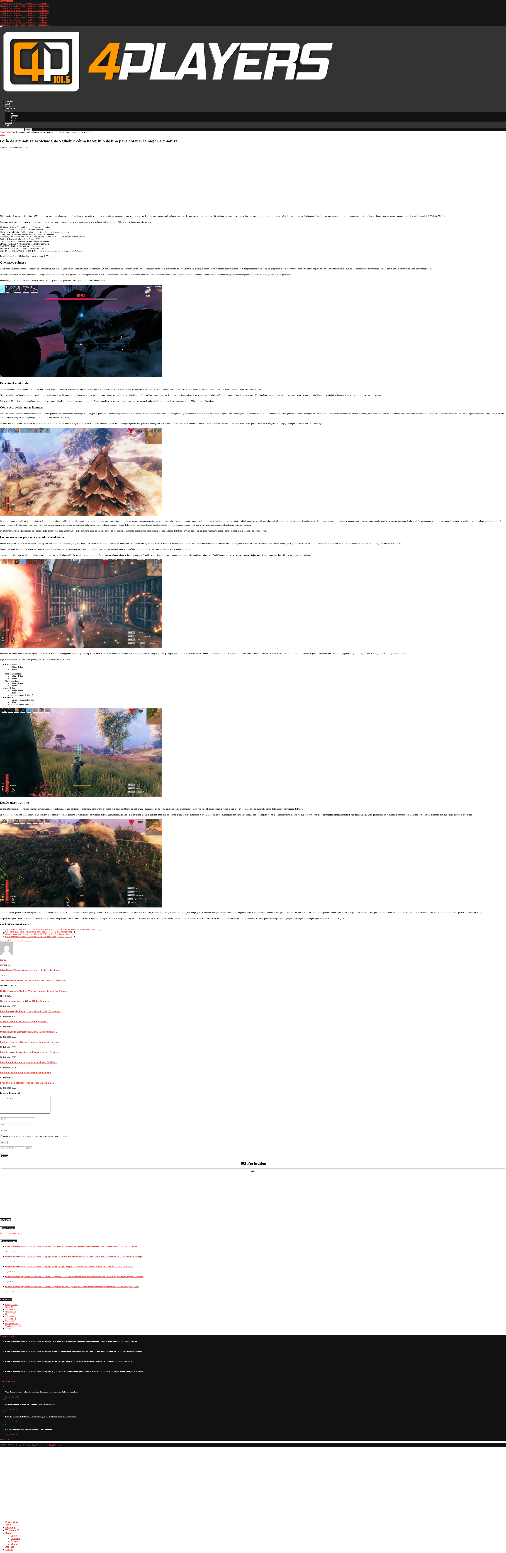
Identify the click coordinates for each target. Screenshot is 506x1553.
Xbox (7, 104)
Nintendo (9, 106)
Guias (8, 132)
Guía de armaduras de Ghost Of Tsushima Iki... (26, 1001)
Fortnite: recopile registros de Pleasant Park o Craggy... (30, 1052)
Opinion (10, 1314)
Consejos (14, 116)
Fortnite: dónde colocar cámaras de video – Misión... (28, 1062)
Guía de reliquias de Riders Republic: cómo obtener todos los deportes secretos (38, 932)
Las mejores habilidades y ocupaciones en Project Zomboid (28, 1429)
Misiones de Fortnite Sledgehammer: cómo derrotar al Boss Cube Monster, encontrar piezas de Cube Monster (50, 929)
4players (11, 147)
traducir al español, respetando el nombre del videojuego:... (24, 3)
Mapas (13, 120)
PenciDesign (54, 1445)
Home (2, 132)
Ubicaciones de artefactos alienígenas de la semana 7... (29, 1031)
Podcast (8, 123)
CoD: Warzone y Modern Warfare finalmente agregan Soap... (33, 991)
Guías (7, 111)
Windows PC (10, 108)
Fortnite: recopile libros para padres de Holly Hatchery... (30, 1011)
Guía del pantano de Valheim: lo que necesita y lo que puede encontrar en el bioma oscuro (41, 1417)
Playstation (10, 101)
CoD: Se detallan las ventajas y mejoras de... (24, 1021)
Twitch (8, 125)
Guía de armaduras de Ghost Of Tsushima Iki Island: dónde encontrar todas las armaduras (41, 1392)
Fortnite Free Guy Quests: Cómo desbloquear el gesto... (30, 1042)
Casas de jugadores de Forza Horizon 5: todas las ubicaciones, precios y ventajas (38, 936)
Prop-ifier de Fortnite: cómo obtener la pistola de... (27, 1082)
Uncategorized (12, 1323)
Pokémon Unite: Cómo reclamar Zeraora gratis (25, 1072)
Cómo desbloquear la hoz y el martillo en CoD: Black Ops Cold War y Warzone (38, 934)
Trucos (13, 118)
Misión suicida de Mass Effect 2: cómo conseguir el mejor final (30, 1404)
